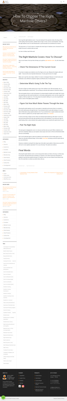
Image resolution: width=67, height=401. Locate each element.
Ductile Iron (6, 147)
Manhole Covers (22, 165)
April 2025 (6, 102)
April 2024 (6, 124)
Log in (5, 173)
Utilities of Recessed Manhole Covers (8, 357)
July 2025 (6, 97)
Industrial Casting (6, 310)
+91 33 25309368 (54, 382)
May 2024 (6, 122)
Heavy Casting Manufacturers (9, 302)
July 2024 (6, 119)
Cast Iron (6, 144)
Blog (5, 141)
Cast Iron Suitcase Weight (8, 279)
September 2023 (7, 131)
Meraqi (62, 398)
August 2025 (6, 95)
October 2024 (7, 113)
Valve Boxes (38, 378)
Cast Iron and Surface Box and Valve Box (9, 264)
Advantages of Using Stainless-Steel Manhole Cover (9, 247)
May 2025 (6, 100)
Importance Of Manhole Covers (9, 305)
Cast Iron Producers (7, 274)
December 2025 (7, 87)
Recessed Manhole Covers (8, 335)
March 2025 (6, 104)
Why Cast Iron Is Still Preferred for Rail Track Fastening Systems (9, 48)
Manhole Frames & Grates (40, 387)
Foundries (6, 149)
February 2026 (7, 84)
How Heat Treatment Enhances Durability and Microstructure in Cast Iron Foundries (9, 61)
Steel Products (7, 160)
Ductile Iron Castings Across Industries (8, 296)
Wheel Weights (6, 363)
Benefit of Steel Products (7, 251)
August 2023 (6, 133)
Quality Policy (22, 378)
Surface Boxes (38, 375)
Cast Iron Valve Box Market (8, 284)
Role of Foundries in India (8, 342)
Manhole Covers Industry (8, 321)
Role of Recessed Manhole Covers (9, 345)
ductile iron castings (7, 293)
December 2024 (7, 109)
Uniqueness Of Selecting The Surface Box (8, 353)
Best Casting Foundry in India (8, 253)
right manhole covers (50, 60)
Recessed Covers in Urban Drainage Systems (8, 329)
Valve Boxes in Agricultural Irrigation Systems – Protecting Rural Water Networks (10, 67)
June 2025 (6, 98)
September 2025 (7, 93)
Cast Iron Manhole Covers (8, 271)
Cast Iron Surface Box (7, 281)
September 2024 (7, 115)
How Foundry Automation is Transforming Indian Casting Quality (9, 73)
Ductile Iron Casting (7, 286)
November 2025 (7, 89)
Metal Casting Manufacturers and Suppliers (8, 325)
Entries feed (6, 175)
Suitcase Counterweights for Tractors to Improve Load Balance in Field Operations (9, 54)
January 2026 (6, 86)
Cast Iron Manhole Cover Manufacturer (7, 268)
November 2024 (7, 111)
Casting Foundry (6, 258)
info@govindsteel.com (55, 387)
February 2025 (7, 106)
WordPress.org (7, 179)
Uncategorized (7, 165)
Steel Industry (7, 157)
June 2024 (6, 120)
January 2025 (6, 108)
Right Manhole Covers (30, 165)
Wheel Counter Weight (7, 360)
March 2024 (6, 126)
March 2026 (6, 82)
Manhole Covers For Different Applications (8, 318)
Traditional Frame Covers (8, 350)
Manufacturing (7, 154)
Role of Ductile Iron (6, 340)
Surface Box (6, 162)
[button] (3, 397)
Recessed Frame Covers (7, 332)
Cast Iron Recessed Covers (8, 276)
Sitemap (21, 383)
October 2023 (7, 130)
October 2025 (7, 91)
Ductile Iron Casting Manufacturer (7, 290)
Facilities (21, 380)
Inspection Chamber (7, 312)
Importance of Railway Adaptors (9, 307)
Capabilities (22, 375)
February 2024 (7, 128)
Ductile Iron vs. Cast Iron (7, 300)
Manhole (14, 312)
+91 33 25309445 (55, 380)
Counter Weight (38, 380)
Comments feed (7, 177)
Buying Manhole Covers (7, 256)
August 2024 (6, 117)
